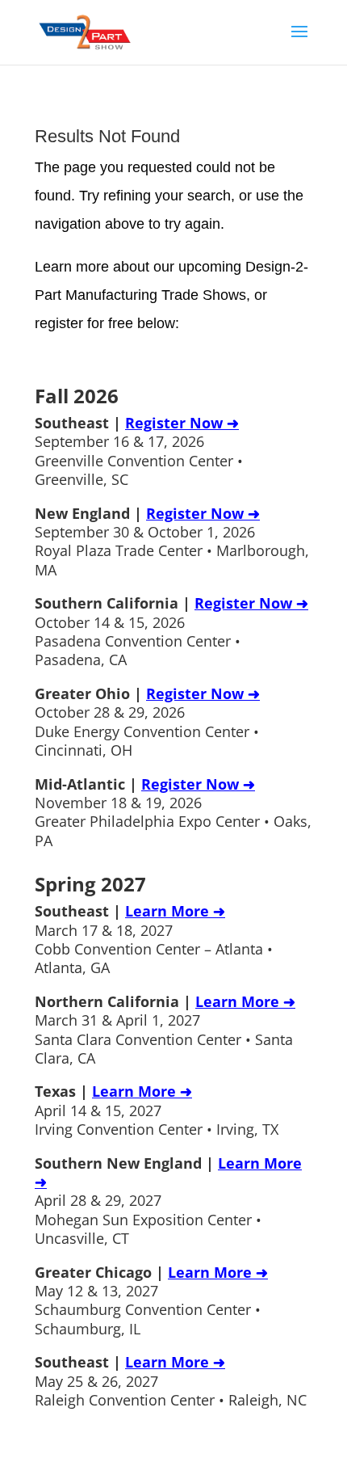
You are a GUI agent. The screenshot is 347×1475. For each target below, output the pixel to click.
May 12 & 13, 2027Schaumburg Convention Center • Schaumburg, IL (151, 1300)
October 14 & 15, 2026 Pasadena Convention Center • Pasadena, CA (171, 631)
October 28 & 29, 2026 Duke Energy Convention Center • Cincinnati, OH (147, 722)
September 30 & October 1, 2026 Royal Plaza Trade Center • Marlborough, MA (172, 541)
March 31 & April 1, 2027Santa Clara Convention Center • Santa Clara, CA (165, 1030)
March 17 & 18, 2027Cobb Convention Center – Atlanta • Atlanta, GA (154, 939)
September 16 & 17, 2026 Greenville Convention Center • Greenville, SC (139, 451)
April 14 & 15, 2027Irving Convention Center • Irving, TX (156, 1110)
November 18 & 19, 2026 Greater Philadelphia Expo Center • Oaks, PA (173, 812)
